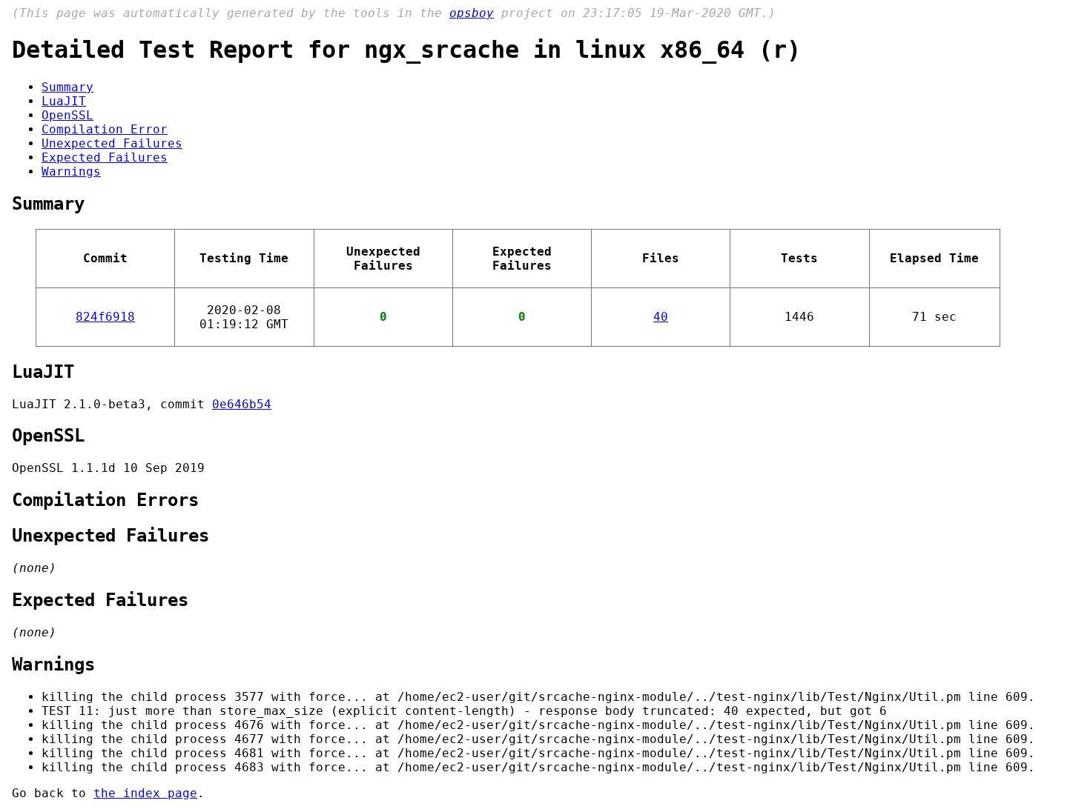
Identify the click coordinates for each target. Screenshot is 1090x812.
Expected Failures (105, 157)
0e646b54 (241, 404)
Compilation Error (105, 129)
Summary (67, 87)
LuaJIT (64, 101)
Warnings (71, 171)
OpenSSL (67, 115)
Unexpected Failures (112, 143)
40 (660, 317)
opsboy (471, 13)
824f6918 (105, 317)
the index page (145, 793)
